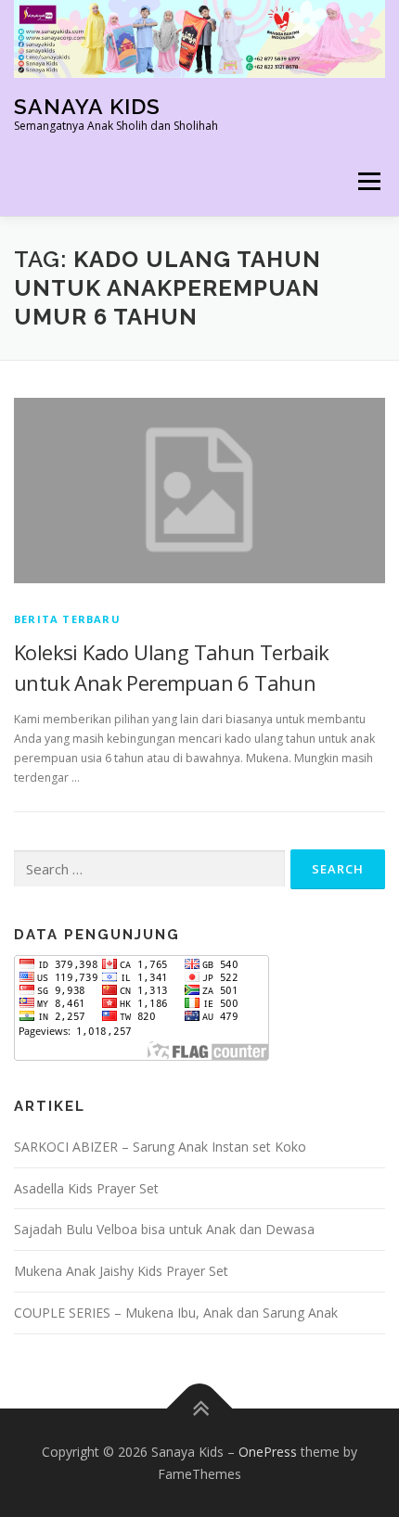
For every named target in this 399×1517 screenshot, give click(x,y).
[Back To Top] (200, 1408)
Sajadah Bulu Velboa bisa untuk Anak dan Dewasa (164, 1229)
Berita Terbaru (67, 619)
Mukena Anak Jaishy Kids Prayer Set (121, 1271)
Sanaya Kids (87, 105)
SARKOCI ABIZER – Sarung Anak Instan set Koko (160, 1146)
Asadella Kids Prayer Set (86, 1188)
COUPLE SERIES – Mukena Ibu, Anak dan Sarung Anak (176, 1312)
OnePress (267, 1451)
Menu (368, 181)
